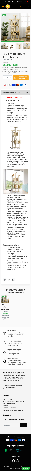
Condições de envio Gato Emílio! (13, 402)
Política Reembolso (9, 403)
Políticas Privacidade (9, 407)
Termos (5, 409)
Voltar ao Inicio (8, 400)
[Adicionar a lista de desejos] (27, 39)
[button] (20, 6)
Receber (23, 425)
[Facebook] (14, 461)
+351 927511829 (10, 388)
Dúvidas (5, 405)
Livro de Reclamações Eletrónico (13, 411)
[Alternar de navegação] (2, 6)
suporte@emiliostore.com (13, 385)
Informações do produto (11, 92)
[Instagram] (17, 461)
